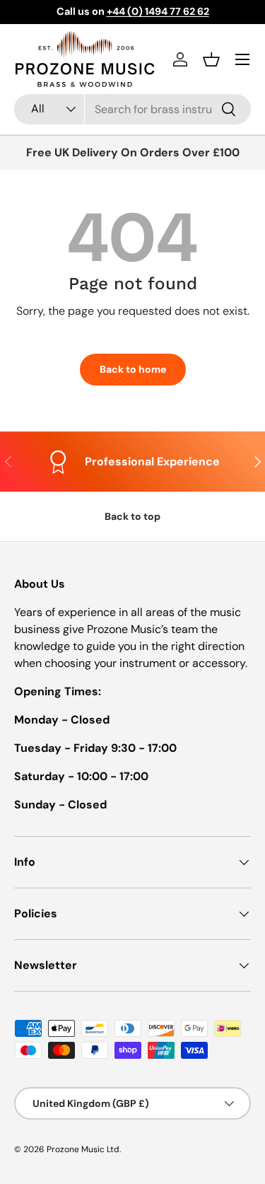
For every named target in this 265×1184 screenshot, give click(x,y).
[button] (211, 59)
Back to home (133, 369)
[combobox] (132, 109)
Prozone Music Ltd (83, 1149)
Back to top (132, 516)
